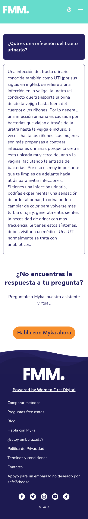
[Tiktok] (66, 496)
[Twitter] (33, 496)
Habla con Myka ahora (44, 333)
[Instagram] (44, 496)
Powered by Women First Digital (44, 389)
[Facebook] (22, 496)
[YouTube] (55, 496)
